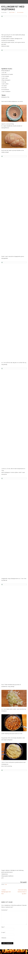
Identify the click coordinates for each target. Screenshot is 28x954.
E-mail (3, 932)
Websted (3, 937)
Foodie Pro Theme (20, 951)
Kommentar (4, 910)
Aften (6, 884)
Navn (3, 927)
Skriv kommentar (20, 12)
